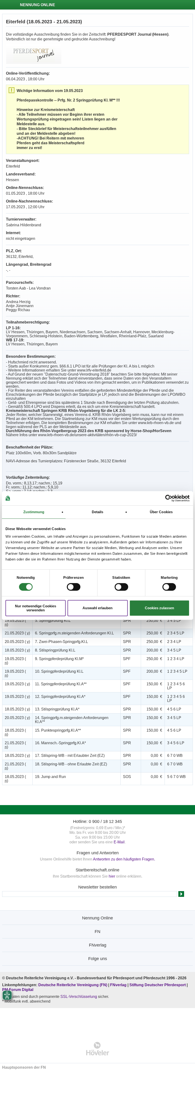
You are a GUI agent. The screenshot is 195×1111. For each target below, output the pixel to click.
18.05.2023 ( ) (17, 650)
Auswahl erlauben (97, 608)
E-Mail (119, 842)
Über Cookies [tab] (161, 512)
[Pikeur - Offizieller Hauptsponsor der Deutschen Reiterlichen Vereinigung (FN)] (97, 1022)
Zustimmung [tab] (33, 512)
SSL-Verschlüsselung (78, 997)
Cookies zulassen (159, 608)
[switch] (73, 587)
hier (112, 876)
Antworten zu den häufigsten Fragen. (124, 859)
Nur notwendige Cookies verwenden (35, 608)
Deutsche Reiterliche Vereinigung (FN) (72, 985)
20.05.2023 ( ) (17, 642)
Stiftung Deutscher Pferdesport (157, 985)
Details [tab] (97, 512)
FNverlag (118, 985)
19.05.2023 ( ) (15, 622)
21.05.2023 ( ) (17, 633)
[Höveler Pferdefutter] (97, 1048)
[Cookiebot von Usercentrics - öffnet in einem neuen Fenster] (169, 498)
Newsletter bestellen (97, 887)
